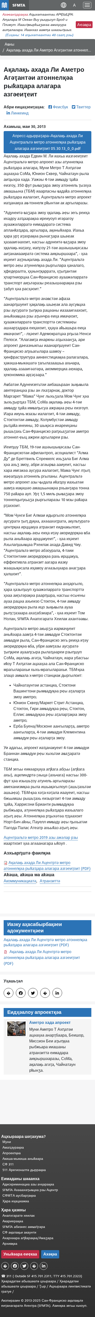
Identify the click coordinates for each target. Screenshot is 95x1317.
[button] (63, 5)
